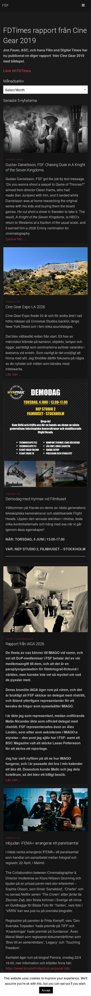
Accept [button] (46, 990)
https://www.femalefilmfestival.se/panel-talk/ (38, 968)
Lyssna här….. (16, 238)
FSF (5, 5)
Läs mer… (13, 374)
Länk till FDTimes (17, 70)
